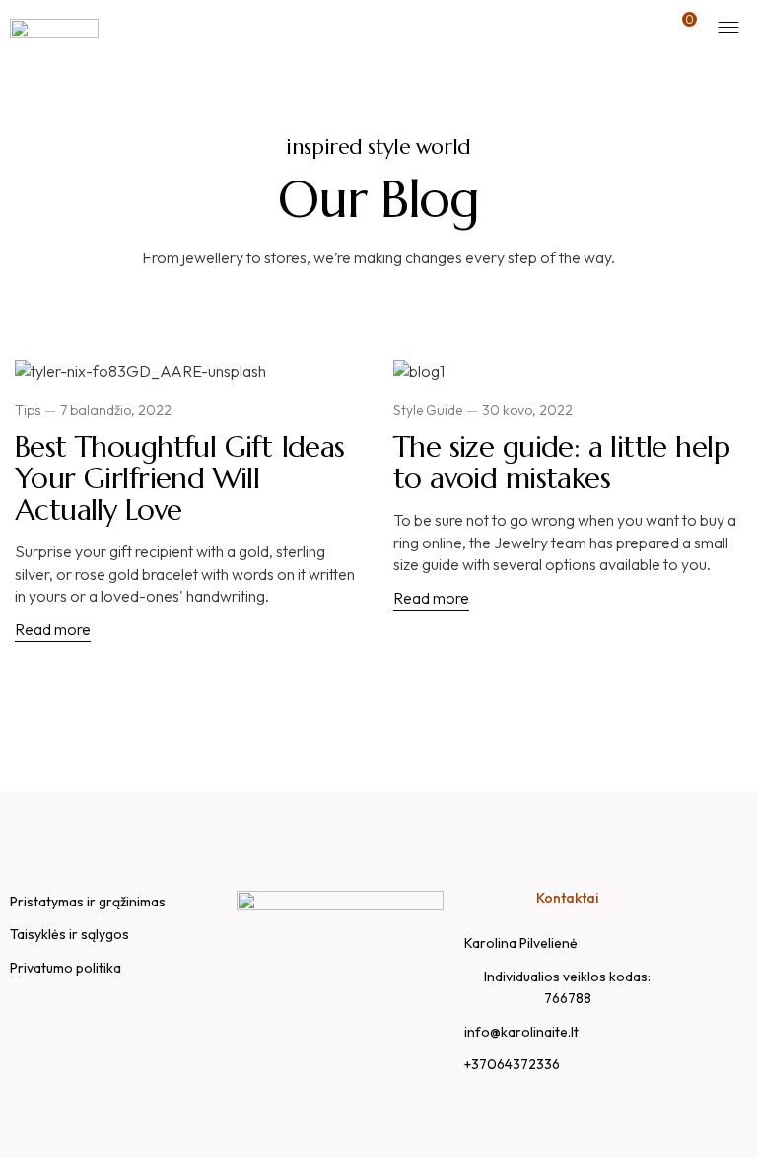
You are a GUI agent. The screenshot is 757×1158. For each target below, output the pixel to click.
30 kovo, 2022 (527, 410)
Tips (27, 410)
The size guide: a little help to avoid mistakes (561, 462)
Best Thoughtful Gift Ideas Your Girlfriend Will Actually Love (180, 478)
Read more (53, 629)
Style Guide (427, 410)
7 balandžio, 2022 (116, 410)
